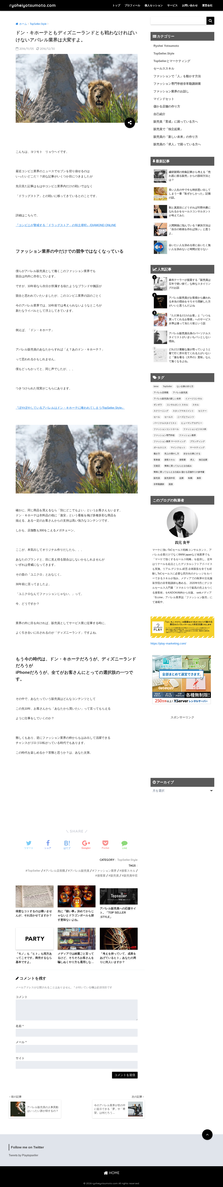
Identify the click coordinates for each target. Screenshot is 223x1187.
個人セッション (154, 5)
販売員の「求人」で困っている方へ (177, 144)
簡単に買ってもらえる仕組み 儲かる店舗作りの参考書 (179, 472)
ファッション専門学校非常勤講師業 (177, 83)
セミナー (202, 411)
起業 (181, 478)
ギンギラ (158, 405)
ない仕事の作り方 (185, 386)
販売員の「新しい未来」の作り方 (175, 136)
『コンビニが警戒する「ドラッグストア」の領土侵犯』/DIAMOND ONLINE (66, 225)
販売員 (114, 875)
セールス (168, 417)
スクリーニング (161, 411)
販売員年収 (131, 875)
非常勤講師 (159, 484)
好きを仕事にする (192, 453)
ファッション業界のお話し (171, 91)
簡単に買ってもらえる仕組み (178, 466)
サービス (172, 5)
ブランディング (197, 441)
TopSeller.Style (127, 860)
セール (157, 417)
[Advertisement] (79, 137)
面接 (171, 484)
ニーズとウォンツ (185, 417)
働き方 (157, 453)
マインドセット (163, 99)
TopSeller (34, 870)
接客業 (101, 875)
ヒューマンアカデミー (191, 423)
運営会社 (207, 5)
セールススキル (163, 68)
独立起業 (203, 460)
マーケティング (197, 447)
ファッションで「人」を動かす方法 (177, 76)
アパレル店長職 (55, 870)
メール (21, 1042)
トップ (116, 5)
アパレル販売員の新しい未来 (167, 398)
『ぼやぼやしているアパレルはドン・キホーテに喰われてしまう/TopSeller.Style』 (70, 407)
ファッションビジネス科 (194, 429)
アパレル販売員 (79, 870)
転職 (190, 478)
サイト (20, 1058)
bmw (156, 386)
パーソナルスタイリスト (165, 423)
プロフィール (132, 5)
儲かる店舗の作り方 (166, 106)
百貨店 (157, 466)
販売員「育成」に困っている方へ (175, 121)
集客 (199, 478)
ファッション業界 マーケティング (170, 441)
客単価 (157, 460)
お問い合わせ (190, 5)
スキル (196, 405)
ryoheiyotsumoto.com (33, 5)
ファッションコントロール (166, 429)
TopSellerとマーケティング (171, 61)
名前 (20, 1026)
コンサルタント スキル (177, 405)
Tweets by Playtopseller (23, 1155)
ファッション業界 (105, 870)
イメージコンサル (193, 398)
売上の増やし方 (171, 453)
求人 (192, 460)
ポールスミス (160, 447)
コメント (22, 997)
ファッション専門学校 (164, 435)
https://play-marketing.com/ (168, 643)
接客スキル (128, 870)
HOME (114, 1173)
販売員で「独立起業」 (168, 129)
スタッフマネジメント (183, 411)
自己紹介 (159, 114)
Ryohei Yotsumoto (166, 45)
